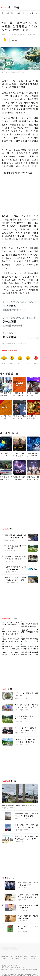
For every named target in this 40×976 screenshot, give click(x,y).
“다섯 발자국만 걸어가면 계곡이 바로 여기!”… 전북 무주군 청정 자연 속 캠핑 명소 (26, 700)
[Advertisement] (20, 196)
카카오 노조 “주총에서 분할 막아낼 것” (6, 478)
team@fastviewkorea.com (31, 962)
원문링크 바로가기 (9, 350)
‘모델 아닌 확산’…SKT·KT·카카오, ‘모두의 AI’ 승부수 (33, 454)
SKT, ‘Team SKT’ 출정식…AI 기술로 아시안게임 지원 (33, 478)
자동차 (6, 540)
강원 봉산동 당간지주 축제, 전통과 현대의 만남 (19, 798)
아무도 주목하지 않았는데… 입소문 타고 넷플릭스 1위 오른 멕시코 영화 (26, 723)
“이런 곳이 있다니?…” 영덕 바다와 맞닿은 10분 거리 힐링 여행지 (15, 580)
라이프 (17, 691)
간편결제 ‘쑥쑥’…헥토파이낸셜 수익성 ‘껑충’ (19, 394)
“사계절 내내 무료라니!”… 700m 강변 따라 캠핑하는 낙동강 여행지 (26, 734)
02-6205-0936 (8, 962)
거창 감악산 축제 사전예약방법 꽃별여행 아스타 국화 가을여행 (26, 820)
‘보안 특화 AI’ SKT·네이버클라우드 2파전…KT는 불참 (6, 454)
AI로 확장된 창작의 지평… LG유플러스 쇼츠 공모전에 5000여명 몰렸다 (6, 394)
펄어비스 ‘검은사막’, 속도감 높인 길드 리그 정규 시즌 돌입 (19, 478)
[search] (36, 6)
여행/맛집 (9, 13)
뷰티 (18, 13)
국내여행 (7, 551)
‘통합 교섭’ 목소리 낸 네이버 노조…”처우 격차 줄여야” (19, 417)
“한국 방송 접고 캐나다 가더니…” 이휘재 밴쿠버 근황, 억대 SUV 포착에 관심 (15, 537)
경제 (31, 13)
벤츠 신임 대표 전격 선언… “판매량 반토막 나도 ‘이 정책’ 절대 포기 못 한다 (26, 832)
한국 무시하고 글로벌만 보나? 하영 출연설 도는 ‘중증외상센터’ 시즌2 (15, 558)
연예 (24, 13)
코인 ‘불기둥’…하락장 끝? (33, 417)
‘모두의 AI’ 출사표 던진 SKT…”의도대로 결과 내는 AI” (5, 417)
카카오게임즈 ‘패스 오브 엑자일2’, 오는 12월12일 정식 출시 (19, 454)
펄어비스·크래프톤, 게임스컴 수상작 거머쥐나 (33, 394)
